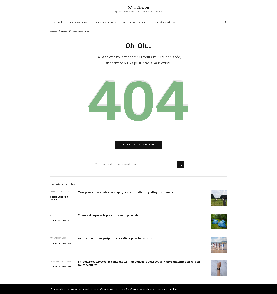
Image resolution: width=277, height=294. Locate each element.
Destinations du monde (135, 22)
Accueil (58, 22)
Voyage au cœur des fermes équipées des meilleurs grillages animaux (125, 192)
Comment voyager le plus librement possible (108, 215)
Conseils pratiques (165, 22)
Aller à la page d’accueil (138, 145)
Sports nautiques (78, 22)
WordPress (173, 289)
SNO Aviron (138, 7)
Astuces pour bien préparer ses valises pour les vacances (116, 238)
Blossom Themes (145, 289)
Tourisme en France (105, 22)
